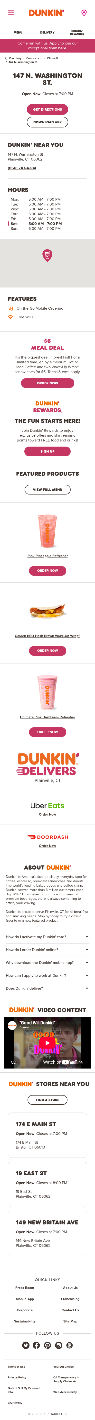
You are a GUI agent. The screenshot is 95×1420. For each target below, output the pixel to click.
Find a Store (47, 1100)
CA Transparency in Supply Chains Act (66, 1379)
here (62, 48)
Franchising (70, 1299)
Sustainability (25, 1321)
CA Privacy (15, 1403)
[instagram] (58, 1345)
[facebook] (36, 1345)
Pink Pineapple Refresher (48, 556)
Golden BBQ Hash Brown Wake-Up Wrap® (47, 636)
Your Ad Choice (63, 1367)
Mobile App (25, 1299)
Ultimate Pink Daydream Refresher (47, 717)
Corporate (25, 1310)
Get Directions (47, 109)
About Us (70, 1288)
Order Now (47, 383)
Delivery (47, 32)
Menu (18, 32)
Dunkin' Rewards (77, 32)
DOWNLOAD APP (47, 122)
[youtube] (69, 1345)
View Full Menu (47, 489)
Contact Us (70, 1310)
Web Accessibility (65, 1392)
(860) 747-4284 (22, 168)
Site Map (70, 1321)
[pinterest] (47, 1345)
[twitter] (26, 1345)
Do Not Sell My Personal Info (24, 1390)
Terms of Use (16, 1367)
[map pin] (47, 255)
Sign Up (47, 451)
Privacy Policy (17, 1377)
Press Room (24, 1288)
